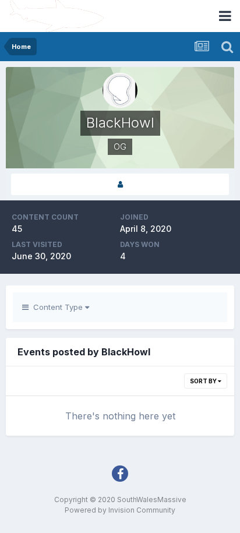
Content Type (57, 307)
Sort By (204, 380)
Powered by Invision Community (120, 510)
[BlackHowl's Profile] (120, 184)
